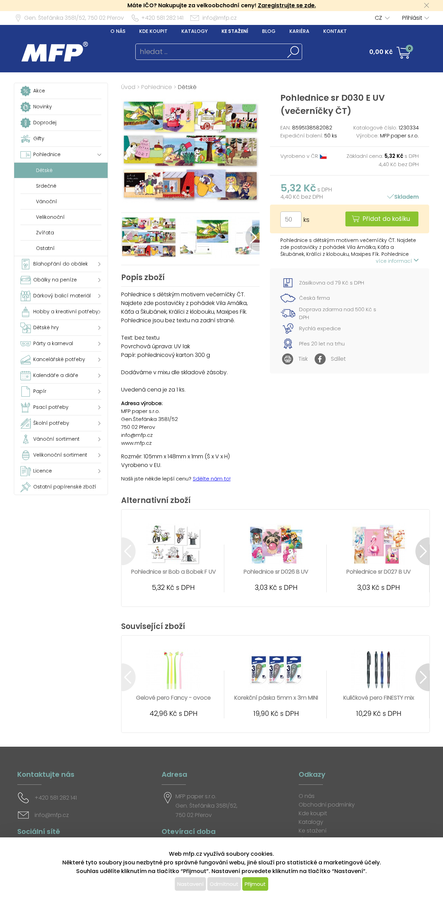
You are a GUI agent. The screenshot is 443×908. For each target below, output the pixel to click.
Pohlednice (156, 87)
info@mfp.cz (219, 18)
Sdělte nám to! (211, 478)
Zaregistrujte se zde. (287, 5)
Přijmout (255, 884)
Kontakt (335, 31)
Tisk (303, 359)
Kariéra (299, 31)
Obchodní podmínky (327, 805)
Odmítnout (224, 884)
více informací (395, 261)
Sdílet (338, 359)
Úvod (128, 87)
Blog (268, 31)
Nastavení (190, 884)
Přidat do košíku (386, 219)
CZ (378, 18)
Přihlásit (412, 18)
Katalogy (194, 31)
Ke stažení (235, 31)
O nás (117, 31)
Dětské (187, 87)
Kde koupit (153, 31)
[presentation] (128, 237)
